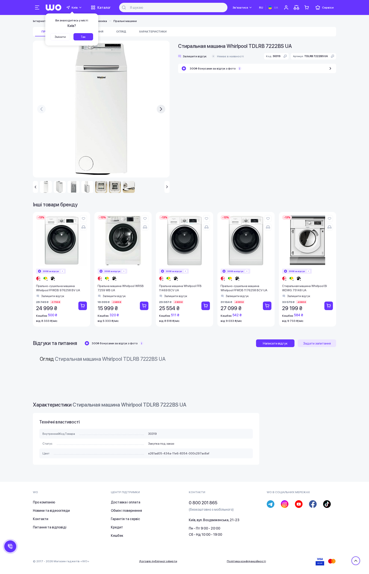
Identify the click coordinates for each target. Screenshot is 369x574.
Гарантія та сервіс (125, 519)
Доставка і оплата (125, 502)
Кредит (117, 527)
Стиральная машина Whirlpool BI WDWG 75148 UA (304, 288)
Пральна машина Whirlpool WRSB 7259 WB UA (121, 288)
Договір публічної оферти (158, 561)
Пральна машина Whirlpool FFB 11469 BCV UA (180, 288)
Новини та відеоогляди (51, 511)
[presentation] (41, 109)
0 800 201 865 (203, 502)
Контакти (40, 519)
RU (261, 7)
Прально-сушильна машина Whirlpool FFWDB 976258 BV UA (58, 288)
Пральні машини (125, 21)
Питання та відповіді (49, 527)
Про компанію (44, 502)
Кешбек (117, 536)
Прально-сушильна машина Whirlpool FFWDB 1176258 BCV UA (244, 288)
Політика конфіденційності (246, 561)
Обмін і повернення (126, 511)
